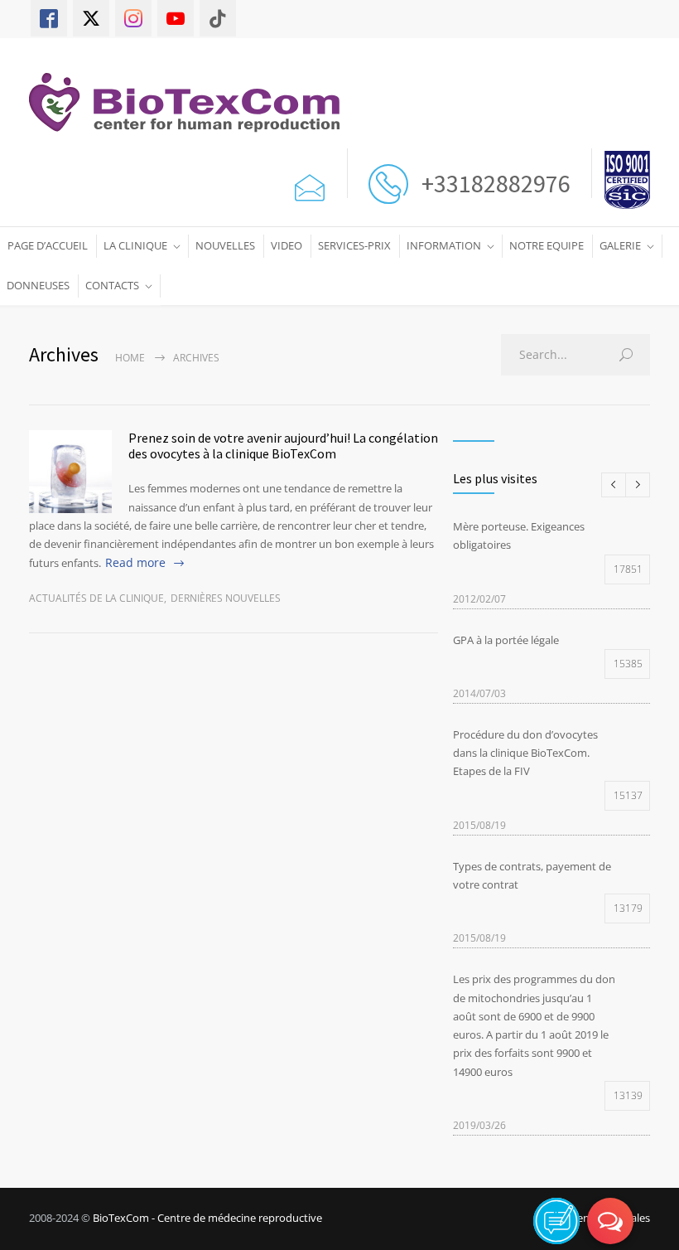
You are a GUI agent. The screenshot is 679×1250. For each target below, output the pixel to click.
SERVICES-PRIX (354, 245)
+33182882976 (494, 183)
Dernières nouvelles (226, 598)
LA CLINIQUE (135, 245)
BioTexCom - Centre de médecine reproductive (207, 1217)
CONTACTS (112, 285)
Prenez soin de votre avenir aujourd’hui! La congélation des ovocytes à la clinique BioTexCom (283, 445)
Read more (135, 562)
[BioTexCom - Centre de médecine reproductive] (192, 102)
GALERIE (620, 245)
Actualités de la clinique (96, 598)
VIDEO (286, 245)
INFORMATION (444, 245)
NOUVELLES (225, 245)
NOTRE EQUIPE (546, 245)
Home (130, 358)
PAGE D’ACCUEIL (47, 245)
